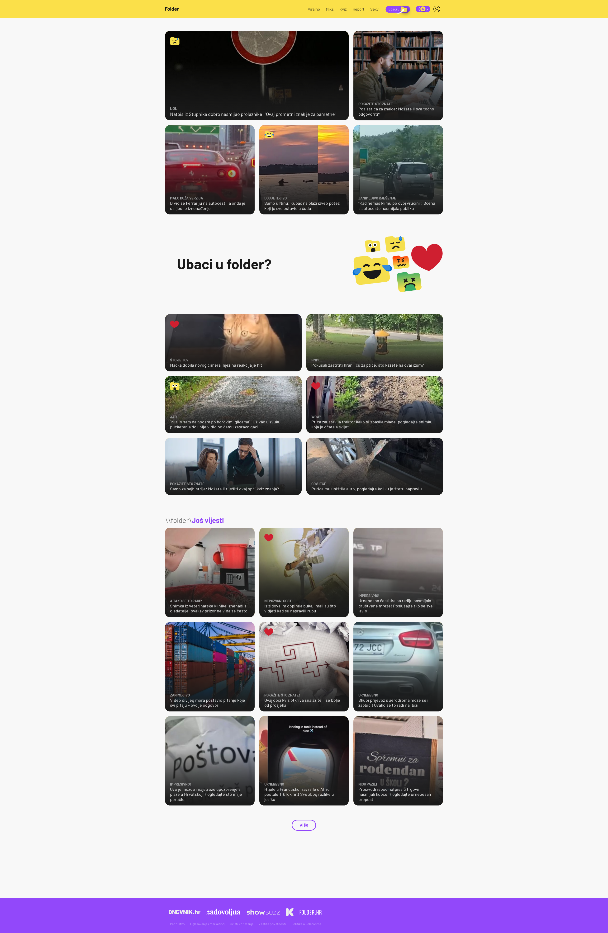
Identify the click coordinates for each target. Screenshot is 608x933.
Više (303, 825)
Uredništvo (177, 924)
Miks (330, 9)
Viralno (314, 9)
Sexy (374, 9)
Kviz (343, 9)
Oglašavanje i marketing (207, 924)
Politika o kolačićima (306, 924)
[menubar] (437, 9)
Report (358, 9)
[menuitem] (437, 9)
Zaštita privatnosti (272, 924)
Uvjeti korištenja (241, 924)
